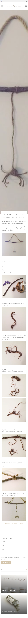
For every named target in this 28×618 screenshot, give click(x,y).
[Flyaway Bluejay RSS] (26, 570)
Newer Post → (23, 529)
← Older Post (4, 529)
